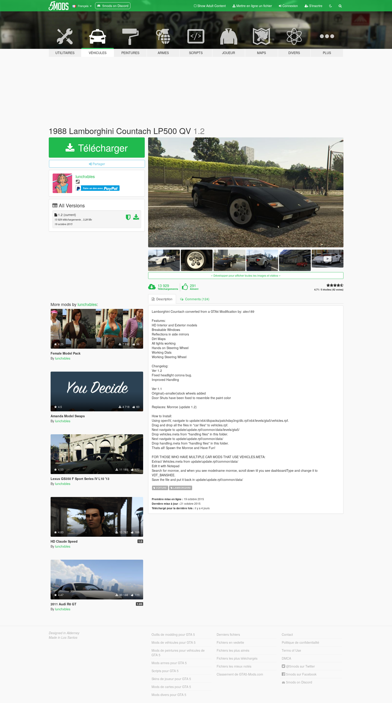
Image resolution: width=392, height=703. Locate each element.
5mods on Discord (298, 682)
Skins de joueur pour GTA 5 (171, 678)
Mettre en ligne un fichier (253, 5)
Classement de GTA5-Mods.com (240, 674)
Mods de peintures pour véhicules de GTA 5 (178, 652)
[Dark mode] (330, 5)
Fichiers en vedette (230, 642)
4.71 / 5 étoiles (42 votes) (328, 289)
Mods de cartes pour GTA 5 (171, 686)
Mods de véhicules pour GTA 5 (174, 642)
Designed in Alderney (64, 633)
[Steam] (78, 181)
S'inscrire (315, 5)
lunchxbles (85, 176)
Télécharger (101, 147)
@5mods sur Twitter (300, 666)
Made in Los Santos (63, 637)
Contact (287, 634)
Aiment (194, 289)
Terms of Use (291, 650)
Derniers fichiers (228, 634)
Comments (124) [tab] (196, 299)
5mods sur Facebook (300, 674)
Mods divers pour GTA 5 (169, 694)
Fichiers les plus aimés (233, 650)
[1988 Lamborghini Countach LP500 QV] (246, 192)
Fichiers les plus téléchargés (237, 658)
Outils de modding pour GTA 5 (173, 634)
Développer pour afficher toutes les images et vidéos (246, 275)
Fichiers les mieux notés (234, 666)
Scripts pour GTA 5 (165, 670)
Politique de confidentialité (300, 642)
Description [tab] (163, 299)
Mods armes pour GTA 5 (169, 663)
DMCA (286, 658)
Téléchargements (168, 289)
